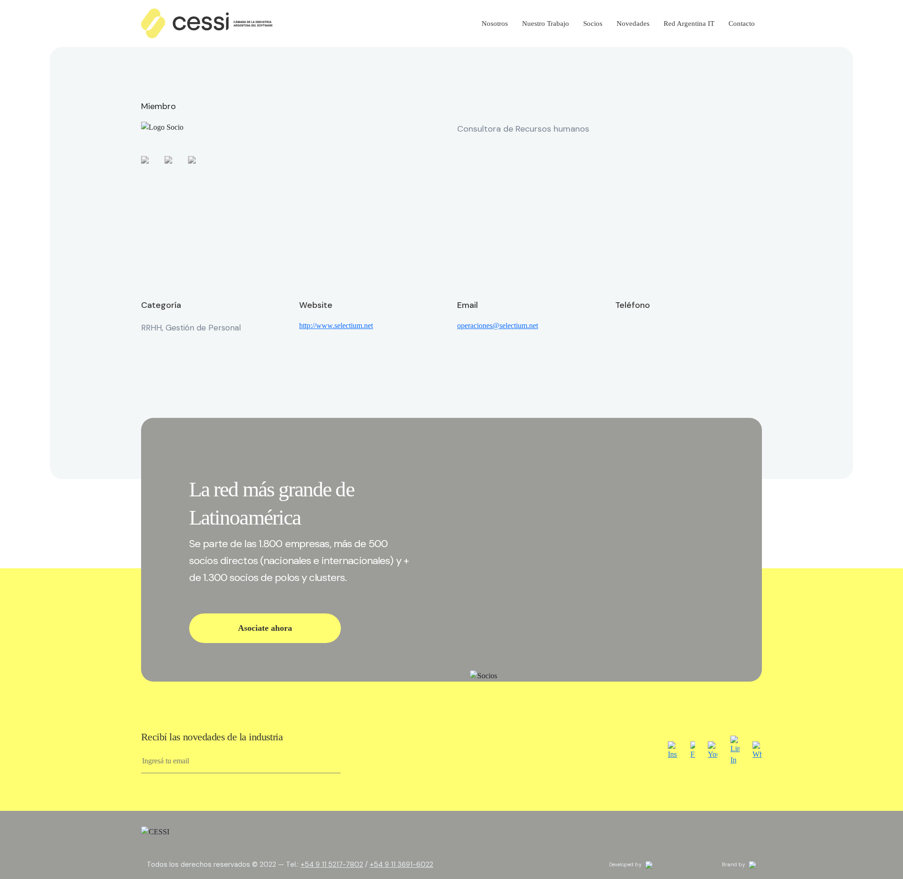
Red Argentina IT (689, 23)
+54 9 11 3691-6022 (401, 864)
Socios (592, 23)
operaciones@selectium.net (497, 326)
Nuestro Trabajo (545, 23)
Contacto (742, 23)
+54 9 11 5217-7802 (332, 864)
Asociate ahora (265, 628)
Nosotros (495, 23)
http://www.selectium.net (336, 326)
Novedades (633, 23)
